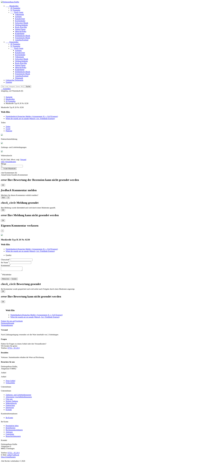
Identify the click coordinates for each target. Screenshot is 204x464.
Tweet (8, 129)
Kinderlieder (19, 34)
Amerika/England (21, 40)
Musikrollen (12, 6)
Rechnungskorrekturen (14, 430)
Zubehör (9, 82)
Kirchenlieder (20, 21)
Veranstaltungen (7, 325)
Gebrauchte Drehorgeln (14, 80)
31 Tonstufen (15, 10)
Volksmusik (19, 14)
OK (3, 185)
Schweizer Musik (21, 23)
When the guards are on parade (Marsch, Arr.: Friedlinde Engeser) (30, 119)
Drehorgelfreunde (7, 323)
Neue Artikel (10, 381)
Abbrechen (5, 279)
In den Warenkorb (9, 169)
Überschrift (5, 260)
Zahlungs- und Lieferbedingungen (18, 395)
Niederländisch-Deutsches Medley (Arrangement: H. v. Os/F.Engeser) (32, 116)
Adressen (9, 432)
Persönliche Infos (12, 426)
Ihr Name (5, 263)
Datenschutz (10, 405)
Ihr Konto (9, 418)
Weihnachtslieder (21, 25)
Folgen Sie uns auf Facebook (12, 321)
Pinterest (9, 131)
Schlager (18, 17)
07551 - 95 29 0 (13, 348)
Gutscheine (10, 434)
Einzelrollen (12, 42)
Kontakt (9, 410)
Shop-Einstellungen (8, 457)
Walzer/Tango (20, 29)
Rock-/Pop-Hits (21, 27)
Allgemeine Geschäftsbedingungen (19, 397)
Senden (14, 279)
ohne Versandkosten (8, 162)
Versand (23, 160)
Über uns (9, 399)
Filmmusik (19, 78)
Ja (8, 197)
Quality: (9, 255)
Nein (3, 197)
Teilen (8, 127)
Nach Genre (16, 12)
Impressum (10, 408)
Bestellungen (10, 428)
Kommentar (6, 265)
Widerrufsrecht (11, 403)
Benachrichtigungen (13, 436)
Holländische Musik (22, 36)
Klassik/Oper (20, 19)
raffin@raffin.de (13, 455)
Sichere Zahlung (12, 401)
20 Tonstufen (15, 8)
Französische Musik (22, 38)
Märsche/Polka (20, 31)
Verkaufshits (10, 383)
